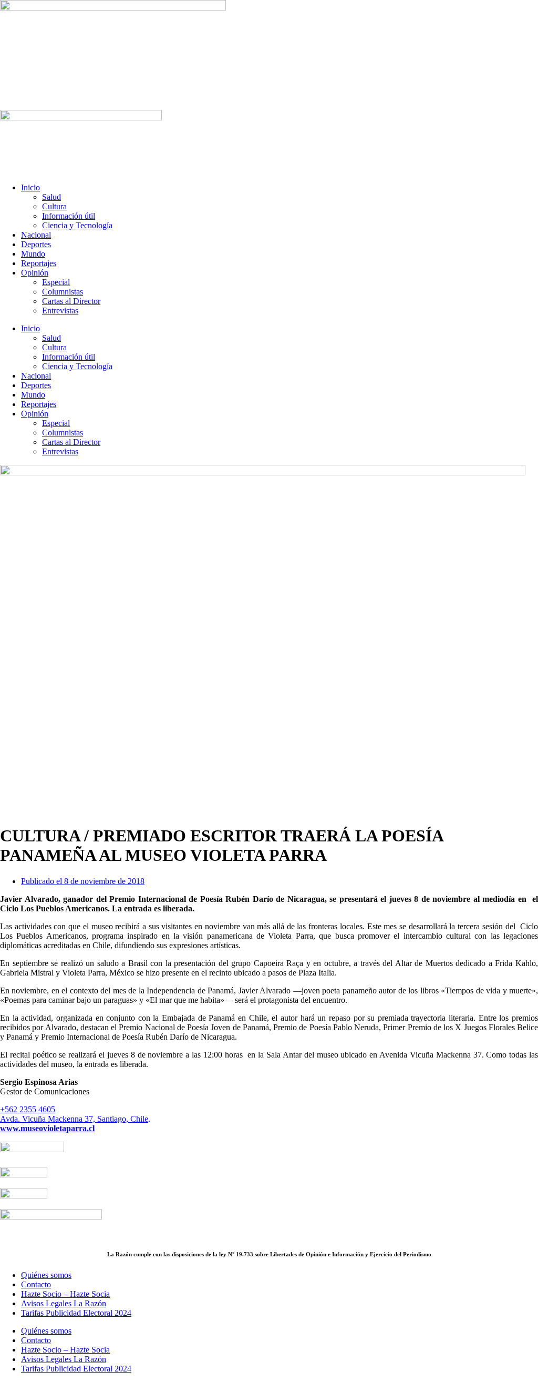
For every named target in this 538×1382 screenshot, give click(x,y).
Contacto (36, 1284)
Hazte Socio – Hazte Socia (65, 1293)
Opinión (34, 272)
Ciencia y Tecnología (77, 225)
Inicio (30, 187)
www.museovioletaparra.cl (47, 1128)
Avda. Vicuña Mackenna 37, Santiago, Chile (74, 1118)
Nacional (36, 234)
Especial (56, 282)
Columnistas (62, 291)
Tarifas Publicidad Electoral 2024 (76, 1312)
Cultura (54, 206)
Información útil (68, 215)
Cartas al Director (71, 301)
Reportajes (38, 263)
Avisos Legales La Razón (63, 1303)
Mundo (33, 253)
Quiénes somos (46, 1275)
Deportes (36, 244)
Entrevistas (60, 310)
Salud (51, 196)
